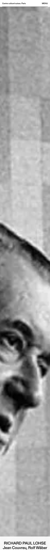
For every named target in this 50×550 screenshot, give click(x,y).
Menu (45, 3)
